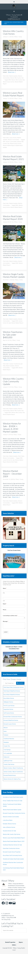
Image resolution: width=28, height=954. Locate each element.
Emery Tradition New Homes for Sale (12, 800)
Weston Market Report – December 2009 (12, 474)
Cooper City (7, 746)
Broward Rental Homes (10, 775)
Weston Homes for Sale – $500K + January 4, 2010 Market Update (12, 427)
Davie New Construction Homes (11, 848)
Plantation (6, 742)
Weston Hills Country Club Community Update (13, 381)
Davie (5, 731)
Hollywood (6, 757)
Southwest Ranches (9, 738)
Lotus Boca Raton (7, 820)
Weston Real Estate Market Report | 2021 (13, 157)
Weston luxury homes (8, 82)
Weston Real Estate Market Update (12, 809)
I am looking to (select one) (10, 615)
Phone (4, 609)
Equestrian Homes (8, 709)
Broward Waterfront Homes (11, 720)
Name (4, 588)
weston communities (11, 141)
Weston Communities (13, 139)
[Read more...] (12, 72)
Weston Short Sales (12, 462)
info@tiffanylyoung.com (14, 19)
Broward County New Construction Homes (14, 813)
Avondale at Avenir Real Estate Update (13, 797)
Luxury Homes (13, 137)
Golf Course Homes (9, 713)
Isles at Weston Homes (9, 827)
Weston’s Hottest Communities (11, 816)
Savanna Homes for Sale (9, 831)
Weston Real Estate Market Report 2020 (13, 217)
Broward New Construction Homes (13, 716)
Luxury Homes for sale (9, 460)
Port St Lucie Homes (9, 705)
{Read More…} (16, 895)
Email (4, 603)
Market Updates (13, 76)
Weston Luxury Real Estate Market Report (13, 94)
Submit (6, 632)
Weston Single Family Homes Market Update (14, 275)
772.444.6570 (14, 17)
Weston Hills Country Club (17, 78)
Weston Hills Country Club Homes (13, 32)
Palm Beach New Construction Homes (14, 687)
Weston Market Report (9, 145)
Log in (14, 950)
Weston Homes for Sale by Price (12, 779)
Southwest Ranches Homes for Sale (12, 845)
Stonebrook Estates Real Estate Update (13, 859)
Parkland (6, 735)
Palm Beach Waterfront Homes (12, 691)
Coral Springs (7, 749)
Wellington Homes (8, 702)
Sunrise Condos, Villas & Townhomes (13, 771)
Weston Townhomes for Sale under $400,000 (12, 335)
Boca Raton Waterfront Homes (12, 694)
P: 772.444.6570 (5, 913)
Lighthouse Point (8, 760)
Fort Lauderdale (8, 753)
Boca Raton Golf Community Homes (12, 855)
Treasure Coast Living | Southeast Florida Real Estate (14, 7)
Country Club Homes (9, 764)
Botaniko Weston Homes (9, 823)
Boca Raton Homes (9, 698)
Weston (6, 727)
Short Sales (21, 456)
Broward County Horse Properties (12, 852)
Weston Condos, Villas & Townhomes (13, 768)
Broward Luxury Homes (10, 724)
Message (5, 621)
